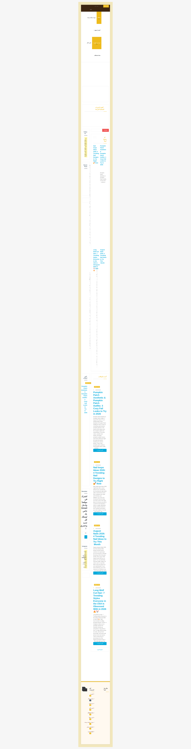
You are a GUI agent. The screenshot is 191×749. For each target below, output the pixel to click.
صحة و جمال (90, 698)
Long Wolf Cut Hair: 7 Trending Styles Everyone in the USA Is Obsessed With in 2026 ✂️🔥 (99, 601)
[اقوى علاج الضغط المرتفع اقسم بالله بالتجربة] (104, 693)
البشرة (92, 694)
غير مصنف (91, 703)
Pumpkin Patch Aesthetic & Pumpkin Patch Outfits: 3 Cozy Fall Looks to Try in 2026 (103, 155)
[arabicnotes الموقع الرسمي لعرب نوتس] (105, 37)
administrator (98, 389)
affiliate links (97, 55)
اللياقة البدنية (90, 731)
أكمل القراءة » (100, 450)
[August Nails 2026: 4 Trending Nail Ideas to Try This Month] (102, 267)
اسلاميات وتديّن (90, 727)
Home (99, 17)
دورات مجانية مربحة (91, 17)
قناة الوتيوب (84, 689)
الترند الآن (89, 42)
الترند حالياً (91, 717)
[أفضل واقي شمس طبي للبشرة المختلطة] (108, 693)
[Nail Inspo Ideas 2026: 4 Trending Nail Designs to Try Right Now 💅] (95, 167)
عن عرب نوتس (97, 42)
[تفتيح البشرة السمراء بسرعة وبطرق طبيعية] (106, 693)
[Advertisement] (95, 74)
